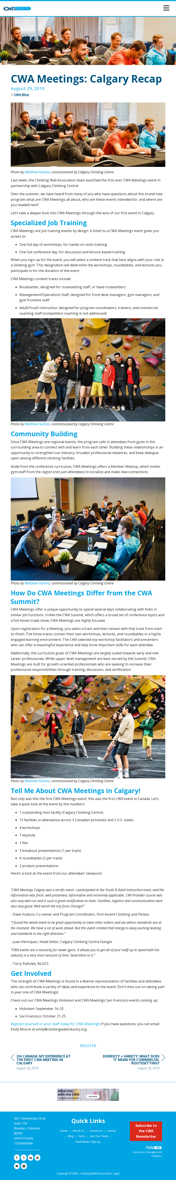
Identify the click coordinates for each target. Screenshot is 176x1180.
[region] (133, 1063)
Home (64, 1131)
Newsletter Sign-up (88, 1142)
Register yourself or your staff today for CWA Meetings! (55, 1024)
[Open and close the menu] (101, 8)
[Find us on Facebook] (17, 1157)
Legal (116, 1173)
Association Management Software (147, 1153)
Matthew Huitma (37, 172)
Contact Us (96, 1131)
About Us (79, 1131)
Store (82, 1136)
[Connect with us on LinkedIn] (30, 1157)
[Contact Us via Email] (24, 1166)
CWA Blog (21, 94)
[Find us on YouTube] (17, 1166)
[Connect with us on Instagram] (37, 1157)
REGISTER (88, 1045)
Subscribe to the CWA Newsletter (146, 1131)
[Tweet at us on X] (24, 1157)
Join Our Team (99, 1136)
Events (112, 1131)
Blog (70, 1136)
